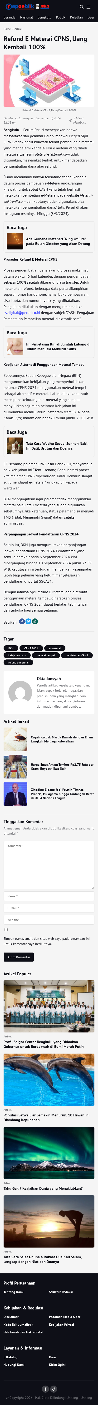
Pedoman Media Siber (64, 1317)
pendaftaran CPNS (77, 655)
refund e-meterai (18, 662)
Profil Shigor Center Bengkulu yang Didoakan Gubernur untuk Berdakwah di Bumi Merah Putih (44, 1044)
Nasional (26, 17)
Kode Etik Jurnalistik (18, 1324)
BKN (11, 648)
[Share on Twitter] (28, 621)
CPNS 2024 (31, 648)
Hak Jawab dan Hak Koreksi (23, 1332)
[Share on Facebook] (22, 621)
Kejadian (76, 17)
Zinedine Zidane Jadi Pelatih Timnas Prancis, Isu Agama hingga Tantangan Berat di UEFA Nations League (62, 794)
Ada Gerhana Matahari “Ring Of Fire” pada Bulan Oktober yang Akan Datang (58, 241)
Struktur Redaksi (61, 1292)
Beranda (9, 17)
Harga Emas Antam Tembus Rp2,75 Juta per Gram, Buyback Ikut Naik (62, 766)
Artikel (8, 1036)
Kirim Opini (57, 1365)
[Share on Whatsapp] (35, 621)
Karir (52, 1357)
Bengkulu (44, 17)
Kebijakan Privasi (61, 1324)
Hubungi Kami (14, 1365)
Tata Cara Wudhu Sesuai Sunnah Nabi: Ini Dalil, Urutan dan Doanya (57, 446)
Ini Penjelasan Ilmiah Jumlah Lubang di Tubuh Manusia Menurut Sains (58, 346)
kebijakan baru (17, 655)
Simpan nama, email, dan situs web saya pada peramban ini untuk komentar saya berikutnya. (47, 941)
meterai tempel (46, 655)
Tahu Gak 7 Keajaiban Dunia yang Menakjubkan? (43, 1188)
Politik (60, 17)
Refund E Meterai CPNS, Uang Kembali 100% (45, 42)
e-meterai (55, 648)
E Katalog (11, 1357)
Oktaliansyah (24, 118)
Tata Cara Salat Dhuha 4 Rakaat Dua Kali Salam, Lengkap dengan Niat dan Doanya (43, 1259)
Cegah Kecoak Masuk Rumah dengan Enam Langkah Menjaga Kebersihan (62, 739)
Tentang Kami (14, 1292)
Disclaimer (11, 1317)
